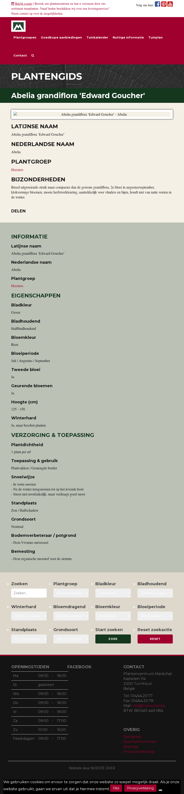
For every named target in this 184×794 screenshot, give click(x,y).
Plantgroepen (24, 37)
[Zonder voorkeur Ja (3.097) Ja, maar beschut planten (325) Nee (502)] (29, 616)
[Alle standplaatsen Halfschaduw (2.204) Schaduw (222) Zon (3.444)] (29, 638)
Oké (116, 788)
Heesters (17, 169)
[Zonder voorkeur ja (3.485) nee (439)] (71, 616)
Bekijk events (23, 3)
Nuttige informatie (128, 37)
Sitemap (130, 747)
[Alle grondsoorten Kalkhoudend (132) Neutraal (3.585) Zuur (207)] (71, 638)
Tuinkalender (97, 37)
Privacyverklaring (139, 751)
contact (24, 13)
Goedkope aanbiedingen (61, 37)
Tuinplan (155, 37)
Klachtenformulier (140, 742)
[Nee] (160, 790)
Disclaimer (132, 737)
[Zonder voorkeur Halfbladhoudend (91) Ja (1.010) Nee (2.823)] (155, 593)
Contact (20, 55)
